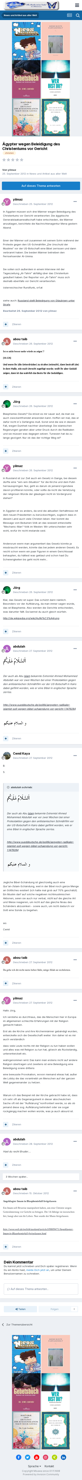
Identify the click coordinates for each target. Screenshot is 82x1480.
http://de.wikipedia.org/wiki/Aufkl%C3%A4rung (31, 618)
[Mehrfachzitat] (5, 324)
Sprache (33, 1466)
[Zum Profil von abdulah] (7, 649)
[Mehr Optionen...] (75, 201)
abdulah (19, 646)
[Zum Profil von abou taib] (7, 341)
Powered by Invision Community (41, 1474)
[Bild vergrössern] (14, 660)
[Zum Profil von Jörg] (7, 404)
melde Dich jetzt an (37, 1269)
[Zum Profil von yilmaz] (7, 202)
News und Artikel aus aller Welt (48, 173)
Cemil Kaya (21, 753)
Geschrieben (33, 203)
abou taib (20, 339)
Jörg (16, 402)
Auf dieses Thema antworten (41, 185)
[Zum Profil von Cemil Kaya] (7, 756)
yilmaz (12, 169)
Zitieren (16, 324)
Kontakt (49, 1466)
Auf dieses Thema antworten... (29, 1289)
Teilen (22, 1309)
